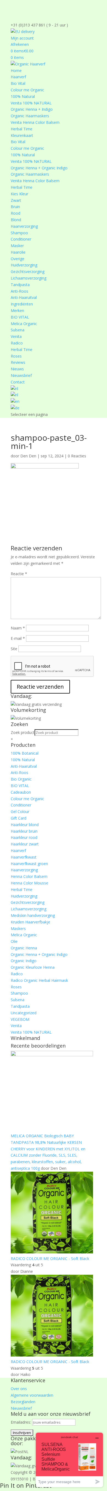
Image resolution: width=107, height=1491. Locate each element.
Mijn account (22, 38)
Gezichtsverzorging (27, 271)
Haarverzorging (24, 226)
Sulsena (17, 329)
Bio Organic (21, 779)
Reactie (19, 573)
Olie (14, 941)
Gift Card (18, 818)
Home (16, 70)
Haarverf (18, 76)
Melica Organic (24, 323)
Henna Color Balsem (29, 876)
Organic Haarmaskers (30, 115)
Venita (16, 336)
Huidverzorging (24, 265)
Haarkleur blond (25, 824)
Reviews (18, 362)
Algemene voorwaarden (32, 1395)
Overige (17, 258)
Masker (17, 245)
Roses (16, 356)
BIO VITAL (20, 317)
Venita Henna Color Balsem (35, 122)
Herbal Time (21, 128)
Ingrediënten (22, 304)
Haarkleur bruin (24, 831)
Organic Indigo (23, 960)
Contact (18, 382)
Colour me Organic (27, 89)
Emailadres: (21, 1422)
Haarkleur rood (24, 837)
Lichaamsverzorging (28, 278)
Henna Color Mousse (29, 883)
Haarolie (18, 252)
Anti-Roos (19, 291)
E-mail (18, 638)
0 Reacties (77, 455)
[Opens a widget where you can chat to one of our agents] (69, 1459)
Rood (15, 213)
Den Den (28, 455)
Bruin (15, 206)
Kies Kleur (19, 193)
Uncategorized (23, 1012)
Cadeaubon (21, 792)
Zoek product (23, 732)
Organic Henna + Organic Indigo (39, 167)
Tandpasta (20, 284)
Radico (17, 343)
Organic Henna (24, 947)
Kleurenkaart (22, 135)
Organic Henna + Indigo (32, 109)
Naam (18, 628)
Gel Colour (20, 811)
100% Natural (23, 96)
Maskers (18, 928)
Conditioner (21, 239)
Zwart (16, 200)
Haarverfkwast (23, 857)
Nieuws (17, 368)
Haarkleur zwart (25, 844)
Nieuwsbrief (21, 375)
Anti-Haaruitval (24, 297)
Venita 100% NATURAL (31, 103)
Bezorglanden (23, 1401)
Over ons (19, 1388)
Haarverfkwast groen (29, 863)
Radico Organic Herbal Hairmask (39, 980)
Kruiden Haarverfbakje (30, 922)
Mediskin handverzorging (33, 915)
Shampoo (19, 232)
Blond (16, 219)
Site (14, 648)
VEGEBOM (20, 1019)
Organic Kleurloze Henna (33, 967)
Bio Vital (18, 83)
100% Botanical (24, 753)
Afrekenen (20, 44)
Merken (17, 310)
